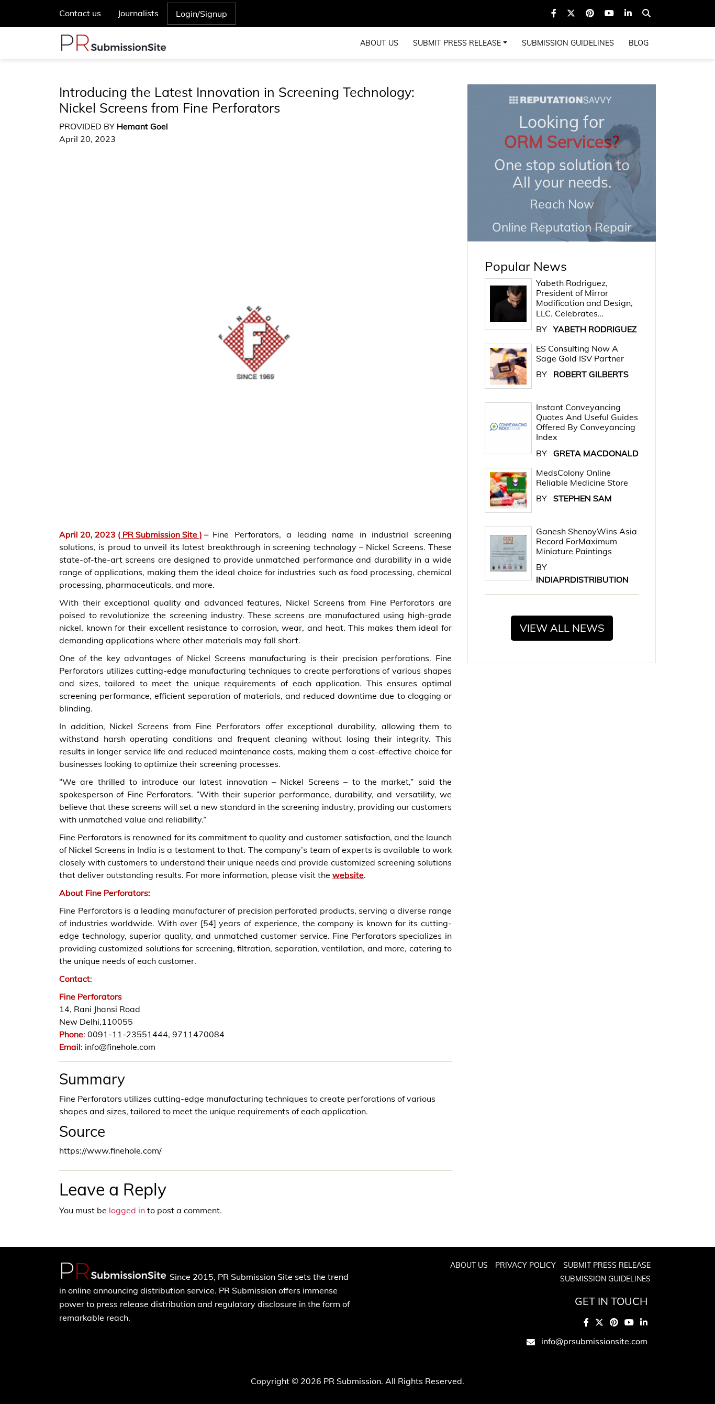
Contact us (80, 13)
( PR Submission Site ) (160, 534)
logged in (127, 1210)
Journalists (138, 13)
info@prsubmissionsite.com (594, 1341)
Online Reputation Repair (561, 173)
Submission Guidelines (568, 43)
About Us (379, 43)
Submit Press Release (457, 43)
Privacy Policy (525, 1265)
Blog (639, 43)
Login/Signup (201, 13)
